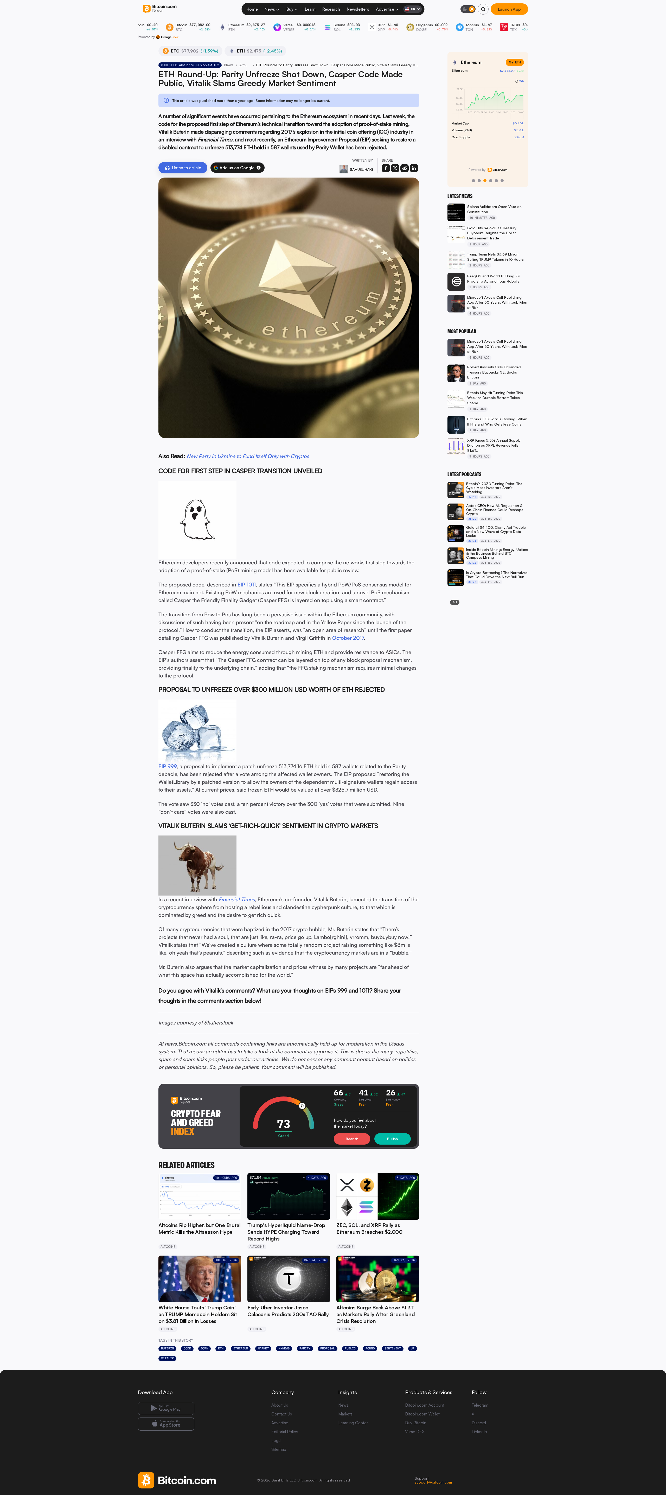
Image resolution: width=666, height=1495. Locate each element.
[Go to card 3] (484, 180)
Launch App (509, 9)
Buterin (167, 1348)
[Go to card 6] (502, 180)
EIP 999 (167, 766)
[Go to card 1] (473, 180)
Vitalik (167, 1358)
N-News (284, 1348)
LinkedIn (479, 1431)
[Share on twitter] (395, 168)
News (270, 9)
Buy (289, 9)
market (263, 1348)
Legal (276, 1440)
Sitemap (278, 1449)
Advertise (385, 9)
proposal (327, 1348)
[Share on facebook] (386, 168)
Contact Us (281, 1413)
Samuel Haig (361, 169)
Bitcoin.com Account (424, 1405)
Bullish (392, 1139)
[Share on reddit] (404, 168)
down (204, 1348)
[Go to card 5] (496, 180)
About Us (279, 1405)
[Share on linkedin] (414, 168)
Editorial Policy (284, 1431)
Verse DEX (415, 1431)
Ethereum (240, 1348)
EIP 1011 (247, 584)
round (370, 1348)
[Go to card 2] (479, 180)
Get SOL (514, 62)
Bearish (352, 1139)
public (350, 1348)
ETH (220, 1348)
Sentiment (393, 1348)
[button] (258, 168)
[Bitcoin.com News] (159, 9)
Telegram (480, 1405)
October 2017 (348, 638)
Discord (479, 1422)
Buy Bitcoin (415, 1422)
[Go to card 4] (490, 180)
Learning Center (353, 1422)
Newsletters (358, 9)
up (412, 1348)
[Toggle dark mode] (468, 9)
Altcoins (245, 65)
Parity (304, 1348)
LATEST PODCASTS (464, 474)
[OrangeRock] (167, 37)
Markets (345, 1413)
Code (187, 1348)
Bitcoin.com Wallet (422, 1413)
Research (331, 9)
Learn (310, 9)
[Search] (483, 9)
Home (252, 9)
